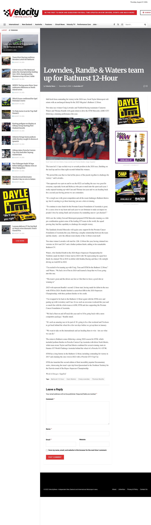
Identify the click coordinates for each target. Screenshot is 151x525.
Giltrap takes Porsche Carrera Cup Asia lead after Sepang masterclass (23, 152)
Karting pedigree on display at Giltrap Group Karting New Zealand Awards (24, 126)
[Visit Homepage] (21, 12)
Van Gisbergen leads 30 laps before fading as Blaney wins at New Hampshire (24, 165)
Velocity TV (71, 24)
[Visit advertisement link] (20, 204)
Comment (50, 399)
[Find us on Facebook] (114, 24)
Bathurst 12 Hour (57, 379)
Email (49, 439)
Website (82, 439)
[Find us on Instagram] (122, 24)
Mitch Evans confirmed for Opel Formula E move (24, 100)
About (114, 489)
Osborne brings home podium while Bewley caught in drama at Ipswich (25, 139)
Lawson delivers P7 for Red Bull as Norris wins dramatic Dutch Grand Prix (24, 228)
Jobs (94, 24)
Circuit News (60, 24)
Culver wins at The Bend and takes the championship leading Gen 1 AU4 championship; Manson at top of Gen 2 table (25, 73)
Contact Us (143, 489)
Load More (20, 241)
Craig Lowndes (84, 379)
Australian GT (78, 86)
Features (48, 24)
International (14, 24)
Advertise (122, 489)
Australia (38, 24)
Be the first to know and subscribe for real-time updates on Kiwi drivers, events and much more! (89, 12)
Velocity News (50, 86)
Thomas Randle (98, 379)
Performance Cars (84, 24)
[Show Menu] (5, 24)
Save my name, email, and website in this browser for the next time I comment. (77, 450)
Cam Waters (71, 379)
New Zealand (27, 24)
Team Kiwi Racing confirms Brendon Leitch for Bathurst (23, 58)
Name (49, 429)
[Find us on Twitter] (118, 24)
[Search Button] (145, 24)
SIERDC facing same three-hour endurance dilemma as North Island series (25, 87)
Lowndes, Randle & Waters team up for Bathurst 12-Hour (20, 45)
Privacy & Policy (132, 489)
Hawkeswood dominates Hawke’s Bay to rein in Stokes (23, 178)
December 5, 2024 (65, 86)
